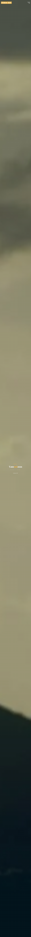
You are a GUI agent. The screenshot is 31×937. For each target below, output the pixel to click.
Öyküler (15, 464)
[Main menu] (28, 2)
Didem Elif (6, 3)
